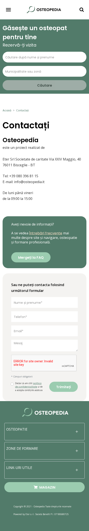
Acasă (7, 110)
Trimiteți (63, 387)
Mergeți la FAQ (31, 257)
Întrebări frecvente (45, 233)
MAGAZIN (46, 487)
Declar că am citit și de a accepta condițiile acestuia (29, 387)
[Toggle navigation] (8, 10)
